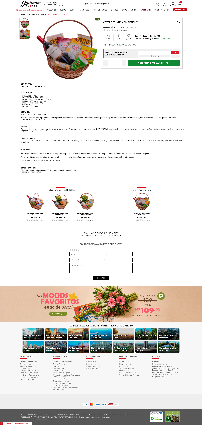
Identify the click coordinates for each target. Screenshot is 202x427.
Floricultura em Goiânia (30, 349)
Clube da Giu (145, 10)
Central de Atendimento (63, 362)
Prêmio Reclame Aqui (29, 373)
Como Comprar (59, 364)
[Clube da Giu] (101, 322)
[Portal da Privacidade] (156, 414)
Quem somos (25, 364)
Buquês (73, 10)
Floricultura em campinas (166, 336)
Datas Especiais (129, 10)
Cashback (157, 5)
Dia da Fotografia (93, 366)
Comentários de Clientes (129, 375)
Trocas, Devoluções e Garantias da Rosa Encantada (66, 376)
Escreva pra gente (41, 419)
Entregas (56, 366)
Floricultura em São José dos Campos (55, 336)
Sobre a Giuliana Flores (29, 362)
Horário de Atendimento (30, 375)
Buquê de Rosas (158, 377)
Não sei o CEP (154, 56)
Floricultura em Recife (121, 336)
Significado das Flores (160, 364)
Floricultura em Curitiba (98, 349)
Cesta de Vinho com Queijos (35, 214)
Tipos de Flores (100, 10)
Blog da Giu (123, 366)
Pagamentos (58, 371)
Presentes (51, 10)
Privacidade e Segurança (63, 379)
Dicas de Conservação (62, 383)
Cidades (114, 10)
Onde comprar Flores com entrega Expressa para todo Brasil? (166, 369)
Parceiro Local (163, 39)
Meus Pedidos (58, 368)
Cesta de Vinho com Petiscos (142, 214)
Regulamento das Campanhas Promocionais (65, 388)
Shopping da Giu (162, 10)
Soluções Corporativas (29, 377)
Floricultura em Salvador (75, 336)
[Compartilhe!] (178, 22)
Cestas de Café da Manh (162, 374)
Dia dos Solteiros (92, 364)
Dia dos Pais (91, 362)
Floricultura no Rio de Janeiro (99, 336)
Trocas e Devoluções (61, 373)
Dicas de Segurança (61, 381)
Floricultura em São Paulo (32, 336)
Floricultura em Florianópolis (75, 349)
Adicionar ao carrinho (153, 63)
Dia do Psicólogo (93, 368)
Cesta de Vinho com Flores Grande (85, 214)
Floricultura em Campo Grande (121, 349)
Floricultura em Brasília (143, 349)
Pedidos (172, 5)
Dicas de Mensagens (61, 385)
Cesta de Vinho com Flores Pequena (60, 214)
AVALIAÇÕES (123, 30)
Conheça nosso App (28, 366)
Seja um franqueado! (28, 379)
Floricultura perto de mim (162, 366)
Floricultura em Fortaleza (53, 349)
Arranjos (84, 10)
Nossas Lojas (25, 368)
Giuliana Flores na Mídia (29, 371)
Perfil (165, 5)
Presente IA (157, 362)
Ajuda (61, 5)
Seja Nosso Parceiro (127, 368)
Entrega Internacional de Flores (165, 372)
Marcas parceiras (126, 371)
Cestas (63, 10)
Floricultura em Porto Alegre (146, 336)
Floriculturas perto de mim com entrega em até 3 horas (101, 326)
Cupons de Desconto (127, 373)
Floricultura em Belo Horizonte (168, 349)
